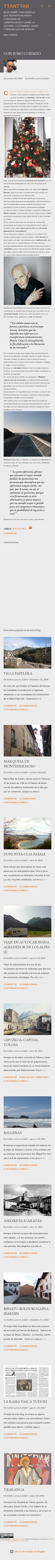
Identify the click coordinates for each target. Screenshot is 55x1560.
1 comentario (27, 798)
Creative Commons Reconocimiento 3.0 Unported (27, 1539)
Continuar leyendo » (16, 709)
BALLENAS (13, 1132)
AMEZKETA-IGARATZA (23, 1220)
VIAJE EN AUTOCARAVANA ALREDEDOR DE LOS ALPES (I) (27, 947)
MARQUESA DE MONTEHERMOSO (19, 763)
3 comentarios (28, 1165)
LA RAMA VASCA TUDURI (25, 1401)
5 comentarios (28, 984)
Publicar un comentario (34, 1077)
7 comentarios (28, 1346)
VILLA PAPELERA (18, 673)
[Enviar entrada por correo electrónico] (30, 528)
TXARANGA (14, 1489)
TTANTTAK (16, 6)
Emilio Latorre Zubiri (18, 1539)
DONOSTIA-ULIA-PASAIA (24, 854)
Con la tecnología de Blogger (29, 1551)
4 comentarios (28, 1253)
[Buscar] (42, 5)
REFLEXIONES (19, 528)
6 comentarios (28, 886)
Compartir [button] (10, 533)
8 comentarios (28, 705)
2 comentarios (28, 1522)
